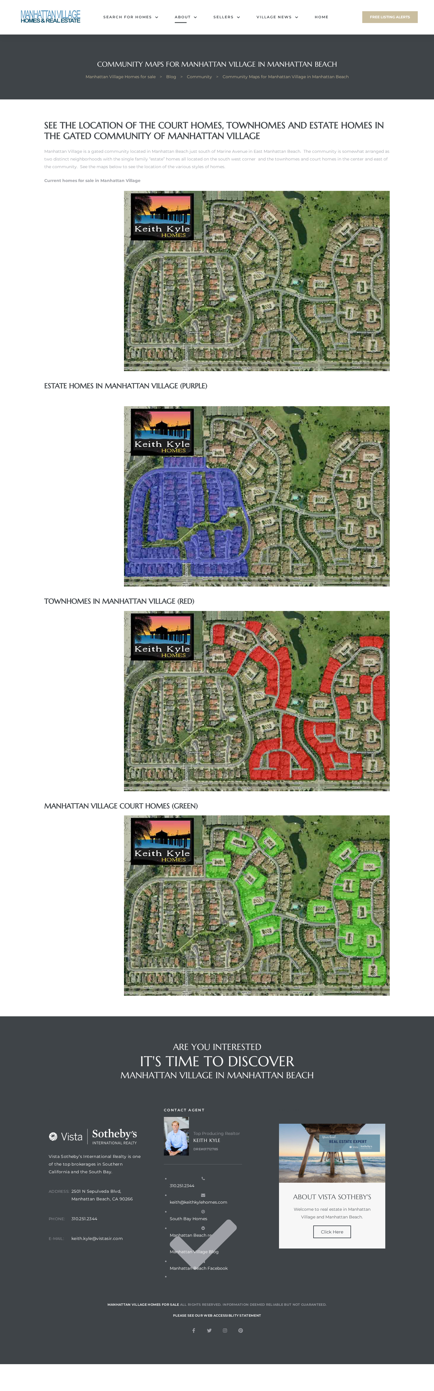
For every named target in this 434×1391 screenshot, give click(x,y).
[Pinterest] (241, 1330)
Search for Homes (127, 17)
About (183, 17)
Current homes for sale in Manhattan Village (92, 180)
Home (322, 17)
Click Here (332, 1232)
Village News (274, 17)
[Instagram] (225, 1330)
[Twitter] (209, 1330)
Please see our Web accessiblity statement (217, 1315)
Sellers (223, 17)
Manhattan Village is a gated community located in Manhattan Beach (116, 151)
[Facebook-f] (194, 1330)
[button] (390, 17)
